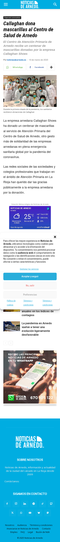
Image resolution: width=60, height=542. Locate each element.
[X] (12, 513)
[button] (55, 237)
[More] (51, 67)
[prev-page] (5, 343)
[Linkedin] (25, 503)
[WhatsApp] (21, 513)
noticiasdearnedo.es (16, 59)
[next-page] (11, 343)
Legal (30, 532)
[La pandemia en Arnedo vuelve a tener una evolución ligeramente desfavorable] (11, 326)
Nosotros (9, 525)
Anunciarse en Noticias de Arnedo (23, 528)
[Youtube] (30, 513)
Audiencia (22, 525)
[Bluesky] (39, 513)
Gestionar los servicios (29, 269)
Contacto (46, 528)
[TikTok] (42, 503)
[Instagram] (16, 503)
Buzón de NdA (43, 532)
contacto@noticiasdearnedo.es (38, 481)
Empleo (14, 532)
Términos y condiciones (41, 525)
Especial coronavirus (12, 17)
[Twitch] (51, 503)
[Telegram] (33, 503)
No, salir (30, 285)
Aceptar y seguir (30, 276)
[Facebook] (7, 503)
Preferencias (30, 294)
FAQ (23, 532)
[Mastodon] (47, 513)
